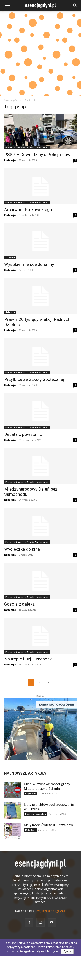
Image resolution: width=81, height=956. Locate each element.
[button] (7, 5)
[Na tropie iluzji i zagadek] (40, 636)
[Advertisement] (40, 53)
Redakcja (10, 160)
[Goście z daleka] (40, 581)
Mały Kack (30, 830)
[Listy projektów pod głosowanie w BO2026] (12, 810)
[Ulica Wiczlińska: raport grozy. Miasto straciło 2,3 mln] (12, 790)
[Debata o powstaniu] (40, 411)
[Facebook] (29, 922)
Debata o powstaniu (23, 434)
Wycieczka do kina (22, 549)
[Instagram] (40, 922)
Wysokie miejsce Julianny (29, 264)
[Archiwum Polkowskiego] (40, 186)
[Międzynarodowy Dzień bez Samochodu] (40, 466)
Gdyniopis (30, 793)
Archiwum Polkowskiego (28, 209)
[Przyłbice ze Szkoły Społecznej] (40, 356)
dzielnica (10, 312)
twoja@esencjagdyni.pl (51, 911)
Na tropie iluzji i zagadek (28, 659)
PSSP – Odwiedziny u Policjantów (37, 154)
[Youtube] (52, 922)
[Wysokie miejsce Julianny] (40, 241)
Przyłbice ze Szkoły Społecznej (34, 379)
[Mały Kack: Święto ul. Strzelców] (12, 831)
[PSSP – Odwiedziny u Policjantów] (40, 131)
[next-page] (48, 682)
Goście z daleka (19, 604)
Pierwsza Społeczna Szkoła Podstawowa (27, 147)
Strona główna (12, 100)
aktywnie (10, 257)
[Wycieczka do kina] (40, 526)
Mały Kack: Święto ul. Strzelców (48, 825)
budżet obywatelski (35, 814)
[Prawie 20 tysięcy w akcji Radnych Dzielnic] (40, 296)
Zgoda (67, 951)
